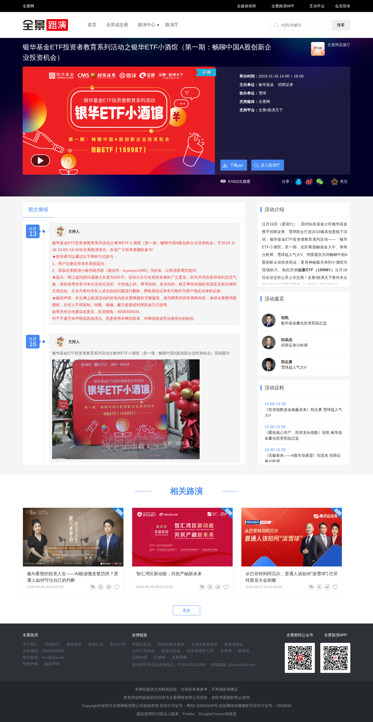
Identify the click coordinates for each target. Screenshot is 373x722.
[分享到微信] (93, 587)
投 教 (28, 20)
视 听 (28, 3)
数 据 (28, 17)
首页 (92, 24)
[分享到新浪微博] (309, 182)
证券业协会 (233, 644)
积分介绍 (117, 644)
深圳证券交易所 (171, 644)
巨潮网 (159, 657)
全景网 (226, 651)
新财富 (244, 651)
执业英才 (28, 5)
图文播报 (38, 209)
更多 (186, 610)
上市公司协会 (143, 651)
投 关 (28, 13)
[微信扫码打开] (320, 182)
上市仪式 (146, 40)
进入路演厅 (270, 165)
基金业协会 (170, 651)
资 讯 (28, 8)
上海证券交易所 (204, 644)
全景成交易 (117, 24)
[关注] (116, 587)
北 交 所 (28, 15)
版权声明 (52, 664)
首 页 (28, 1)
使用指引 (52, 644)
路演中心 (146, 24)
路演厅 (171, 24)
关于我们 (30, 644)
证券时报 (139, 657)
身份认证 (95, 644)
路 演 (28, 10)
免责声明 (30, 664)
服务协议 (74, 644)
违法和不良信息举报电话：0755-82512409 (168, 665)
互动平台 (317, 6)
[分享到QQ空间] (298, 182)
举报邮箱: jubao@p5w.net (233, 665)
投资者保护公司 (200, 651)
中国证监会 (141, 644)
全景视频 (179, 657)
